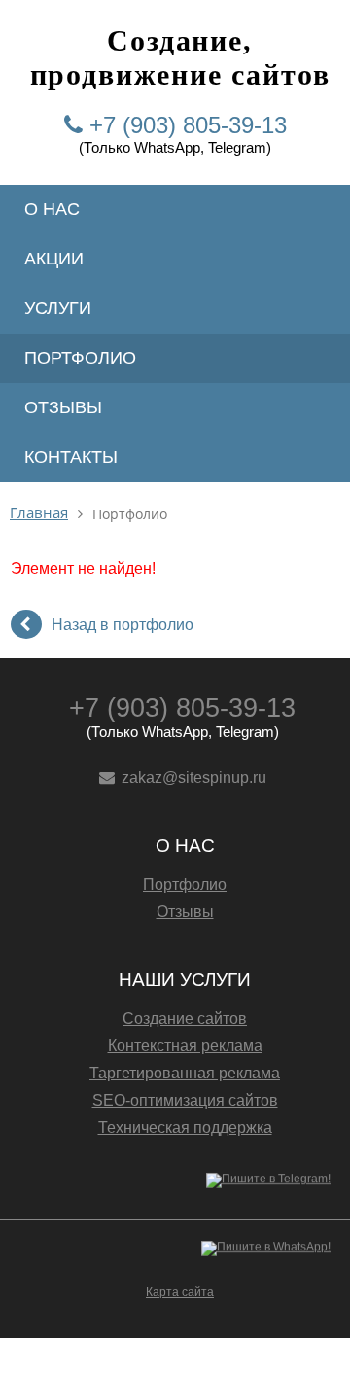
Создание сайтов (184, 1018)
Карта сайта (180, 1292)
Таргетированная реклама (184, 1073)
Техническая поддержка (185, 1127)
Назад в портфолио (122, 624)
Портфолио (80, 358)
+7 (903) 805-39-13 (188, 125)
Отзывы (63, 407)
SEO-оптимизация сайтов (185, 1100)
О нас (52, 209)
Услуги (57, 308)
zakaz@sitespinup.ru (194, 777)
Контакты (71, 457)
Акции (54, 258)
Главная (39, 513)
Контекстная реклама (185, 1046)
